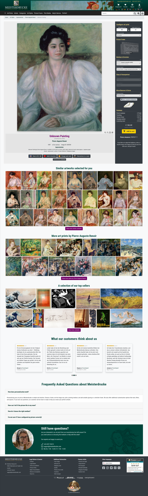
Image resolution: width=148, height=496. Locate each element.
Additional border (120, 33)
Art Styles (30, 13)
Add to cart (129, 131)
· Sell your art (57, 463)
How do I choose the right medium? (19, 411)
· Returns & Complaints (34, 472)
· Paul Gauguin (81, 465)
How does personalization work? (18, 392)
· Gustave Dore (81, 472)
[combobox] (128, 35)
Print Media (47, 13)
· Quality (55, 467)
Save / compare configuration (129, 99)
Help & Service (56, 13)
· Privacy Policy (32, 467)
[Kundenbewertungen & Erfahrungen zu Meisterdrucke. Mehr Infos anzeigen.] (135, 465)
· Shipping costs (57, 465)
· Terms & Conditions (34, 465)
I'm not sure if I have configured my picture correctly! (25, 417)
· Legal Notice (32, 463)
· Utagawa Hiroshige (83, 470)
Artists (16, 13)
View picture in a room (82, 156)
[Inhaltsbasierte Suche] (138, 13)
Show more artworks (74, 330)
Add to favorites (51, 156)
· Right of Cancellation (34, 470)
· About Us (31, 474)
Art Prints (10, 13)
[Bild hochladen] (142, 13)
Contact (64, 13)
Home (6, 17)
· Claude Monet (81, 463)
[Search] (135, 13)
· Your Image (57, 461)
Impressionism (19, 17)
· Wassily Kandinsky (82, 467)
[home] (5, 13)
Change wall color (65, 156)
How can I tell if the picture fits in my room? (22, 405)
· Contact (31, 461)
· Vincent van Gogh (82, 461)
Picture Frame (38, 13)
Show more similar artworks (74, 228)
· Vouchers (56, 472)
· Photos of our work (58, 470)
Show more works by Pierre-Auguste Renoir (74, 278)
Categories (22, 13)
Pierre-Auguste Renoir (30, 17)
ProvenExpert (25, 368)
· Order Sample (57, 474)
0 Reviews (62, 159)
